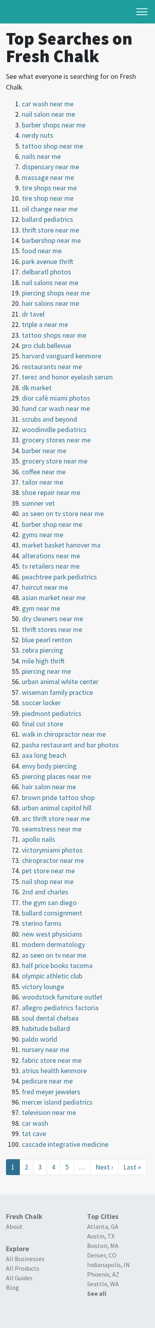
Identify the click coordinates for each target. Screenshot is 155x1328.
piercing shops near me (56, 293)
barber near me (44, 450)
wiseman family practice (57, 692)
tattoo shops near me (54, 335)
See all (97, 1293)
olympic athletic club (52, 976)
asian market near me (53, 597)
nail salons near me (50, 282)
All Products (22, 1268)
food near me (42, 250)
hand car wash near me (56, 408)
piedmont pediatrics (51, 713)
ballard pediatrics (47, 219)
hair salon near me (49, 786)
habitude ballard (46, 1028)
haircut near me (45, 587)
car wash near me (48, 104)
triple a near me (45, 324)
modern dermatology (53, 944)
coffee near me (44, 471)
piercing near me (46, 671)
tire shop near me (48, 198)
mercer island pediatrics (57, 1102)
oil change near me (50, 209)
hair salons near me (50, 303)
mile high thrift (43, 661)
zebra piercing (42, 650)
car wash (35, 1123)
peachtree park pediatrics (59, 577)
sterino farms (42, 923)
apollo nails (38, 839)
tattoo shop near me (52, 146)
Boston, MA (102, 1246)
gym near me (41, 608)
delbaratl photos (46, 272)
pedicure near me (47, 1081)
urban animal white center (60, 681)
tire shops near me (49, 188)
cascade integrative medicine (65, 1144)
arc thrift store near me (56, 818)
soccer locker (41, 702)
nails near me (41, 156)
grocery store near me (54, 461)
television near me (49, 1112)
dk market (37, 387)
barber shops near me (53, 125)
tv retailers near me (50, 566)
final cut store (42, 724)
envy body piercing (49, 766)
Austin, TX (100, 1236)
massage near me (48, 177)
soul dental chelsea (50, 1018)
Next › (104, 1167)
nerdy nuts (37, 135)
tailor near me (42, 482)
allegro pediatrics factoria (60, 1007)
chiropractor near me (53, 860)
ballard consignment (52, 913)
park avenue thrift (47, 261)
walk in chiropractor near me (64, 734)
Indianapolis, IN (108, 1265)
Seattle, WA (103, 1284)
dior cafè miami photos (56, 398)
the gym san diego (49, 902)
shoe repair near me (51, 492)
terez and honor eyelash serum (67, 377)
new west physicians (52, 934)
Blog (12, 1287)
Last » (132, 1167)
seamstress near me (51, 829)
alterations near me (51, 556)
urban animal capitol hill (56, 808)
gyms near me (42, 534)
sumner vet (38, 503)
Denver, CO (101, 1255)
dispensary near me (50, 166)
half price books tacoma (57, 965)
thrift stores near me (52, 629)
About (14, 1226)
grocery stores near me (56, 440)
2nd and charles (45, 892)
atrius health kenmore (54, 1070)
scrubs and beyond (49, 419)
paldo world (39, 1039)
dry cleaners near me (52, 618)
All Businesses (25, 1259)
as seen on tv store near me (63, 513)
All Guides (19, 1278)
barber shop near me (52, 524)
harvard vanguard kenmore (61, 356)
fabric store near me (51, 1060)
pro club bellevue (46, 345)
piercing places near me (56, 776)
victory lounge (43, 986)
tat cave (34, 1133)
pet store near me (48, 870)
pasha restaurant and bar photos (70, 745)
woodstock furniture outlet (62, 997)
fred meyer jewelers (51, 1091)
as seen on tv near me (54, 955)
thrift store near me (50, 230)
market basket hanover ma (61, 545)
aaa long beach (44, 755)
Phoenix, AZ (103, 1274)
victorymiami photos (52, 850)
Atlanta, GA (102, 1226)
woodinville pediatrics (54, 429)
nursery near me (45, 1049)
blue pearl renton (47, 640)
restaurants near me (52, 366)
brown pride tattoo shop (58, 797)
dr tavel (33, 314)
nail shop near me (48, 881)
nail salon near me (48, 114)
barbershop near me (51, 240)
